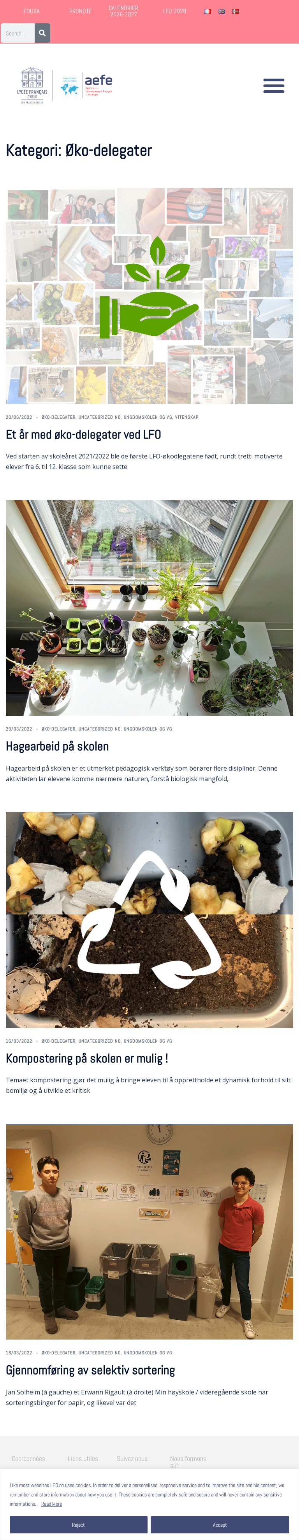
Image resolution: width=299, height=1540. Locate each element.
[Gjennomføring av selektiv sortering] (149, 1232)
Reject (78, 1524)
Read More (51, 1503)
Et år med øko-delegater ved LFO (83, 434)
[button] (274, 85)
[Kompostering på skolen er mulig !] (149, 919)
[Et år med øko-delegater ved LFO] (149, 296)
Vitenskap (187, 417)
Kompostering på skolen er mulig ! (87, 1058)
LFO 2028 (174, 11)
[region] (149, 1504)
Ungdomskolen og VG (148, 417)
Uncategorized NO (100, 417)
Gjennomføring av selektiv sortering (90, 1370)
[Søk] (42, 33)
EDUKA (31, 11)
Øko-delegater (59, 417)
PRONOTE (80, 11)
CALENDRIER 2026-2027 (123, 11)
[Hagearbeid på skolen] (149, 608)
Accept (220, 1524)
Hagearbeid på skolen (57, 746)
